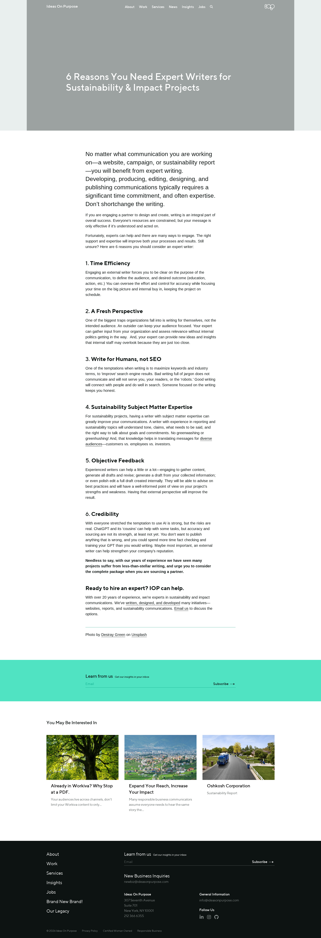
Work (143, 7)
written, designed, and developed (153, 603)
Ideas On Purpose (62, 7)
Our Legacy (57, 911)
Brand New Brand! (64, 902)
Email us (181, 608)
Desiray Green (113, 635)
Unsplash (139, 635)
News (173, 7)
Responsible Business (149, 931)
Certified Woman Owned (117, 931)
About (129, 7)
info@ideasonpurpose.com (219, 900)
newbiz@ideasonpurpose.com (146, 882)
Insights (188, 7)
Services (158, 7)
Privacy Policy (90, 931)
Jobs (201, 7)
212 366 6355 (134, 916)
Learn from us (117, 676)
